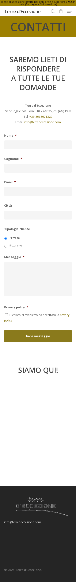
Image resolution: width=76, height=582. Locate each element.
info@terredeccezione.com (42, 122)
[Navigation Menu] (69, 11)
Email (10, 182)
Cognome (13, 159)
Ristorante (16, 245)
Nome (10, 135)
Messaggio (14, 257)
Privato (15, 238)
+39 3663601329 (40, 117)
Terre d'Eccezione (22, 11)
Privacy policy (16, 307)
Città (8, 205)
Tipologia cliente (17, 229)
